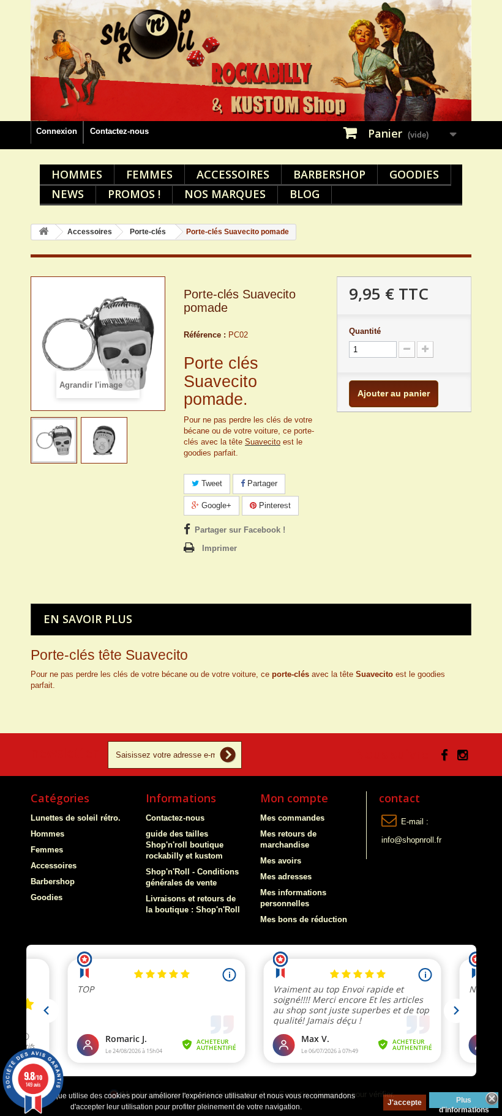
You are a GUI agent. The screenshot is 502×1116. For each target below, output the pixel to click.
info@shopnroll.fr (411, 839)
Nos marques (225, 194)
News (67, 194)
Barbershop (329, 174)
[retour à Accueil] (43, 232)
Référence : (205, 334)
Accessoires (233, 174)
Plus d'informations (464, 1102)
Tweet (210, 483)
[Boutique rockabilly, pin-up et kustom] (251, 60)
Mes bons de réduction (303, 919)
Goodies (414, 174)
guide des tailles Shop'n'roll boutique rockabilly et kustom (184, 844)
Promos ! (134, 194)
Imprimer (219, 548)
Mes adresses (286, 876)
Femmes (149, 174)
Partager (261, 483)
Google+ (215, 505)
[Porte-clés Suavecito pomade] (54, 440)
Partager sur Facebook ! (240, 529)
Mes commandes (292, 817)
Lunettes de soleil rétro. (76, 817)
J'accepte (405, 1102)
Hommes (76, 174)
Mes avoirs (280, 860)
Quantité (365, 331)
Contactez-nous (119, 131)
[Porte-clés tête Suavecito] (104, 440)
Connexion (56, 131)
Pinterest (274, 505)
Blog (305, 194)
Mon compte (294, 798)
